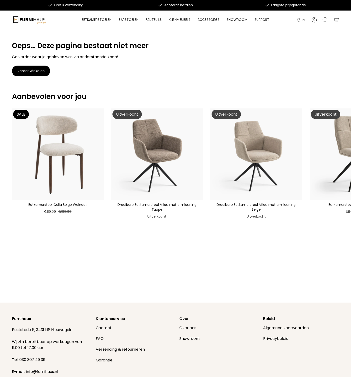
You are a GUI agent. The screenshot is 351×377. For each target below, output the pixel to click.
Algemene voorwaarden (286, 328)
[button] (208, 20)
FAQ (100, 338)
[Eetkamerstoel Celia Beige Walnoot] (58, 154)
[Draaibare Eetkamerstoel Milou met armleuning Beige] (256, 154)
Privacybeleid (275, 338)
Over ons (187, 328)
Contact (104, 328)
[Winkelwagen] (336, 20)
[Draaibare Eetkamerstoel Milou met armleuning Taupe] (157, 154)
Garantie (104, 360)
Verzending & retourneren (120, 349)
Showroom (189, 338)
